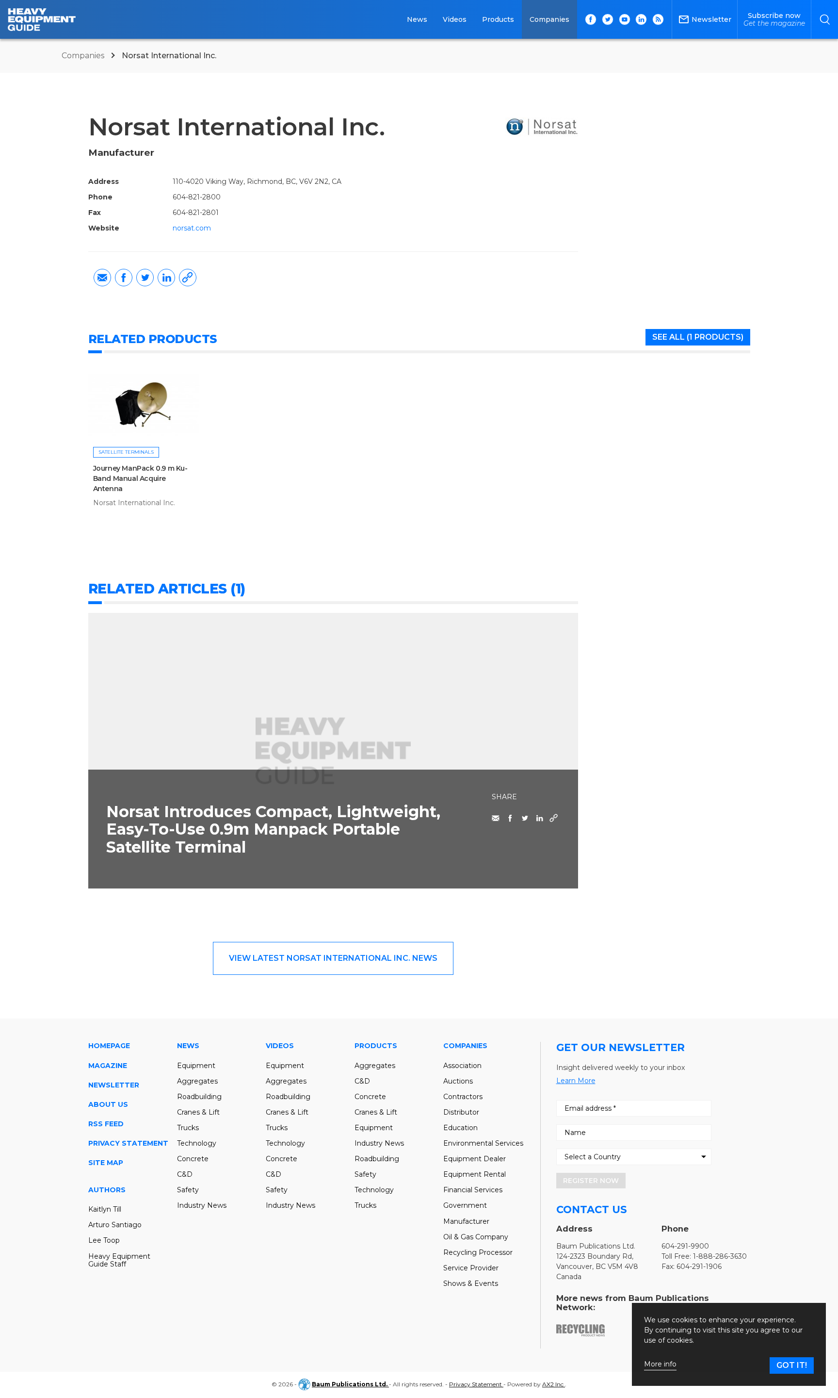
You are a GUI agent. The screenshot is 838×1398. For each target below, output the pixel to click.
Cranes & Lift (198, 1112)
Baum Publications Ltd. (350, 1384)
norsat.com (192, 228)
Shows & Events (470, 1283)
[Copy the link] (187, 277)
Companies (549, 19)
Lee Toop (104, 1240)
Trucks (188, 1128)
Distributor (461, 1112)
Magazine (107, 1065)
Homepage (109, 1046)
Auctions (458, 1081)
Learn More (576, 1080)
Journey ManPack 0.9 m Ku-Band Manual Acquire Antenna (140, 478)
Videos (455, 19)
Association (462, 1065)
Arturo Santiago (115, 1225)
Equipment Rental (474, 1174)
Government (465, 1205)
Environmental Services (483, 1143)
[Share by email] (102, 277)
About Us (108, 1104)
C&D (185, 1174)
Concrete (193, 1159)
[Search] (824, 19)
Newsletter (113, 1085)
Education (460, 1128)
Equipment (196, 1065)
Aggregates (197, 1081)
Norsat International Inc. (134, 502)
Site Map (105, 1163)
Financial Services (472, 1190)
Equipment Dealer (474, 1159)
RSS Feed (106, 1124)
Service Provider (471, 1268)
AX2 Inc (553, 1384)
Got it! (791, 1365)
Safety (188, 1190)
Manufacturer (466, 1221)
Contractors (463, 1097)
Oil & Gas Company (475, 1237)
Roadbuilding (199, 1097)
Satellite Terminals (126, 452)
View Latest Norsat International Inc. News (333, 958)
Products (498, 19)
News (417, 19)
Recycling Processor (478, 1252)
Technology (196, 1143)
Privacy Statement (128, 1143)
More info (660, 1364)
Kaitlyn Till (104, 1209)
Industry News (201, 1205)
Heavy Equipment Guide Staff (119, 1260)
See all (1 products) (697, 337)
